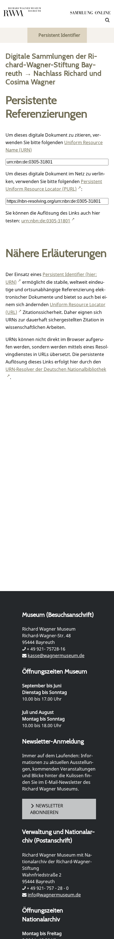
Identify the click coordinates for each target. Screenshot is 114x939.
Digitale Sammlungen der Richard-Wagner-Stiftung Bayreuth (51, 64)
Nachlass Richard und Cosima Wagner (53, 77)
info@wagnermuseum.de (54, 895)
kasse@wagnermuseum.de (56, 655)
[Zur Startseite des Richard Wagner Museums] (22, 15)
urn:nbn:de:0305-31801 (45, 221)
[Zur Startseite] (90, 14)
